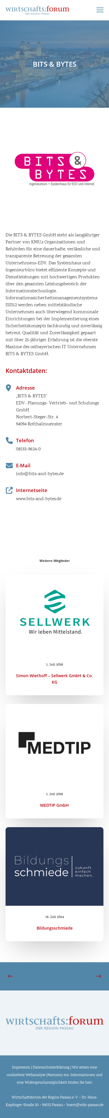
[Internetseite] (55, 495)
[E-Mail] (55, 470)
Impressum (21, 1068)
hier (88, 1083)
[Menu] (97, 10)
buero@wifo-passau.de (85, 1105)
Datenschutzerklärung (51, 1068)
